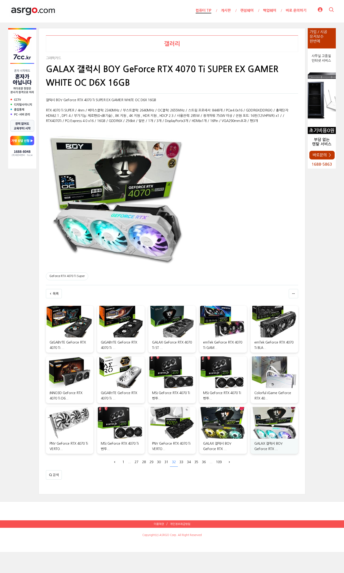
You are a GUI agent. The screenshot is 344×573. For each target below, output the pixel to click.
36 (204, 462)
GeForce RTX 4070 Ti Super (67, 276)
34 (189, 462)
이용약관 (159, 524)
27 (136, 462)
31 (166, 462)
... (129, 462)
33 (181, 462)
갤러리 (172, 44)
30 (159, 462)
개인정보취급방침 (180, 524)
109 (219, 462)
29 (151, 462)
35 (196, 462)
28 (144, 462)
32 (174, 462)
